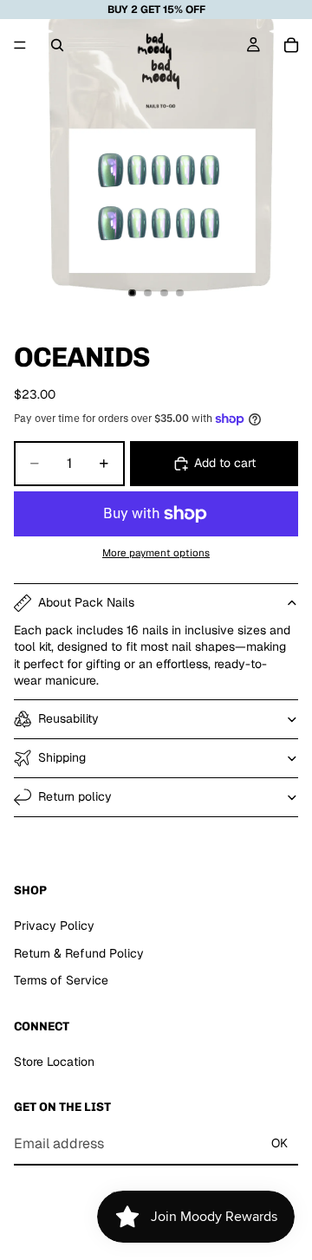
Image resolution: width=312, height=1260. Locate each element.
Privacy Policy (54, 925)
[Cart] (291, 45)
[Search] (57, 45)
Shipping (62, 757)
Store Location (54, 1061)
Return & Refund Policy (79, 953)
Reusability (68, 718)
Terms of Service (61, 980)
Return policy (75, 796)
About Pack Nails (86, 602)
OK (279, 1143)
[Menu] (20, 45)
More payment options (156, 552)
